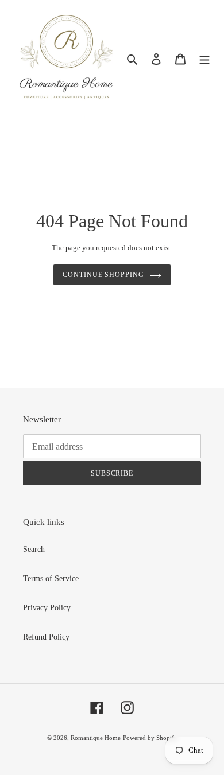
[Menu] (204, 59)
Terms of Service (51, 578)
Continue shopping (103, 275)
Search (34, 549)
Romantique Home (96, 737)
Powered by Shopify (150, 737)
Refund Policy (46, 637)
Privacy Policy (47, 607)
